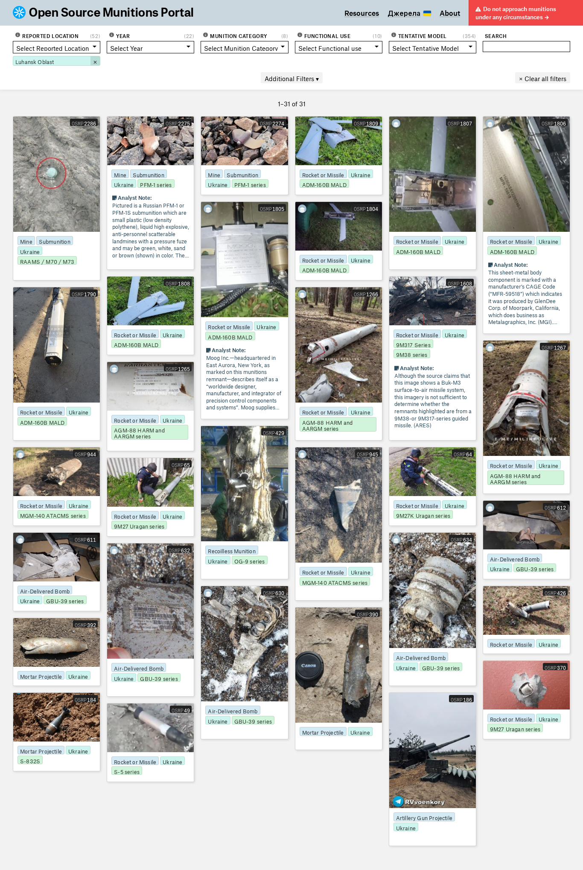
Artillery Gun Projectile (424, 817)
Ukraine (30, 251)
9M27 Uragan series (139, 525)
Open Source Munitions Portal (111, 13)
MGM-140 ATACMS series (53, 515)
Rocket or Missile (323, 174)
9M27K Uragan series (423, 515)
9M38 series (412, 354)
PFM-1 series (156, 184)
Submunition (54, 240)
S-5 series (127, 771)
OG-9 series (249, 560)
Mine (26, 240)
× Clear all (542, 77)
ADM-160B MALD (324, 184)
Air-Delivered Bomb (514, 558)
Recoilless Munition (231, 550)
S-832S (30, 760)
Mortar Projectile (323, 731)
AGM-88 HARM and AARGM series (327, 424)
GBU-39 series (535, 568)
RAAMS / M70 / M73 (47, 261)
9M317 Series (413, 344)
